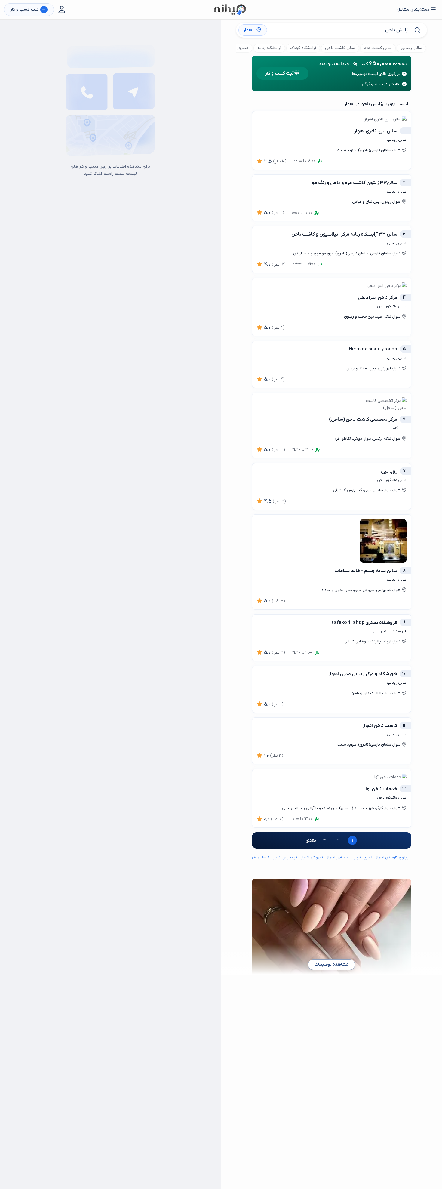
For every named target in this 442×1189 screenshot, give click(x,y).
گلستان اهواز (258, 857)
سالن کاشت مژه (378, 48)
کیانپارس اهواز (285, 857)
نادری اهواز (363, 857)
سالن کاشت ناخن (340, 48)
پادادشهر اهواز (339, 857)
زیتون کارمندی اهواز (392, 857)
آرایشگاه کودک (303, 48)
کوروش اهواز (312, 857)
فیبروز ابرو (238, 48)
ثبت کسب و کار (27, 10)
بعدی (310, 840)
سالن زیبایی (411, 48)
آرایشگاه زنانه (269, 48)
